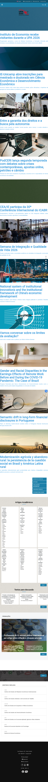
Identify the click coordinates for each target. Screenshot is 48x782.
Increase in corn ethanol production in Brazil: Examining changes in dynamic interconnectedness (4, 515)
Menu (43, 4)
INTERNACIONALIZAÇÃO (38, 492)
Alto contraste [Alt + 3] (28, 1)
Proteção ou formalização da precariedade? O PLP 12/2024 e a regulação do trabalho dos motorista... (8, 597)
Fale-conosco (25, 761)
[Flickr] (27, 765)
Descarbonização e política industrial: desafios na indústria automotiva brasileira (40, 556)
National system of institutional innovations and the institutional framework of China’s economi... (40, 516)
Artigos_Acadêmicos (43, 260)
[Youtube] (25, 765)
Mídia (43, 264)
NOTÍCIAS (35, 482)
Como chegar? (25, 756)
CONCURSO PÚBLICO (38, 489)
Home (43, 256)
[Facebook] (22, 765)
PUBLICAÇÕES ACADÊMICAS (36, 485)
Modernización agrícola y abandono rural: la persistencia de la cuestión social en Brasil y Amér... (22, 557)
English (19, 1)
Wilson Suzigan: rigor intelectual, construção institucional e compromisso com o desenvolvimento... (22, 517)
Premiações (43, 262)
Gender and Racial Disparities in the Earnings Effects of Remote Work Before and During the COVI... (4, 557)
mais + (43, 585)
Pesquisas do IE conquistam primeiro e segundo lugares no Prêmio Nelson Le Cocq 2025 (34, 647)
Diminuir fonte (43, 1)
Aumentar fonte (36, 1)
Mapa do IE (25, 759)
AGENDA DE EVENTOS (38, 479)
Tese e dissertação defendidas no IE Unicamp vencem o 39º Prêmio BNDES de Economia (13, 647)
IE (2, 5)
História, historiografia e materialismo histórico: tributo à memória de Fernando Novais (26, 597)
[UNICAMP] (22, 771)
